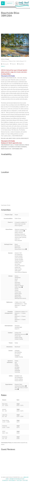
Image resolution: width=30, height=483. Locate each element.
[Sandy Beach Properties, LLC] (22, 4)
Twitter (19, 480)
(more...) (3, 66)
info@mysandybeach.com (16, 479)
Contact (9, 3)
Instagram (12, 480)
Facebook (5, 480)
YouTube (25, 480)
